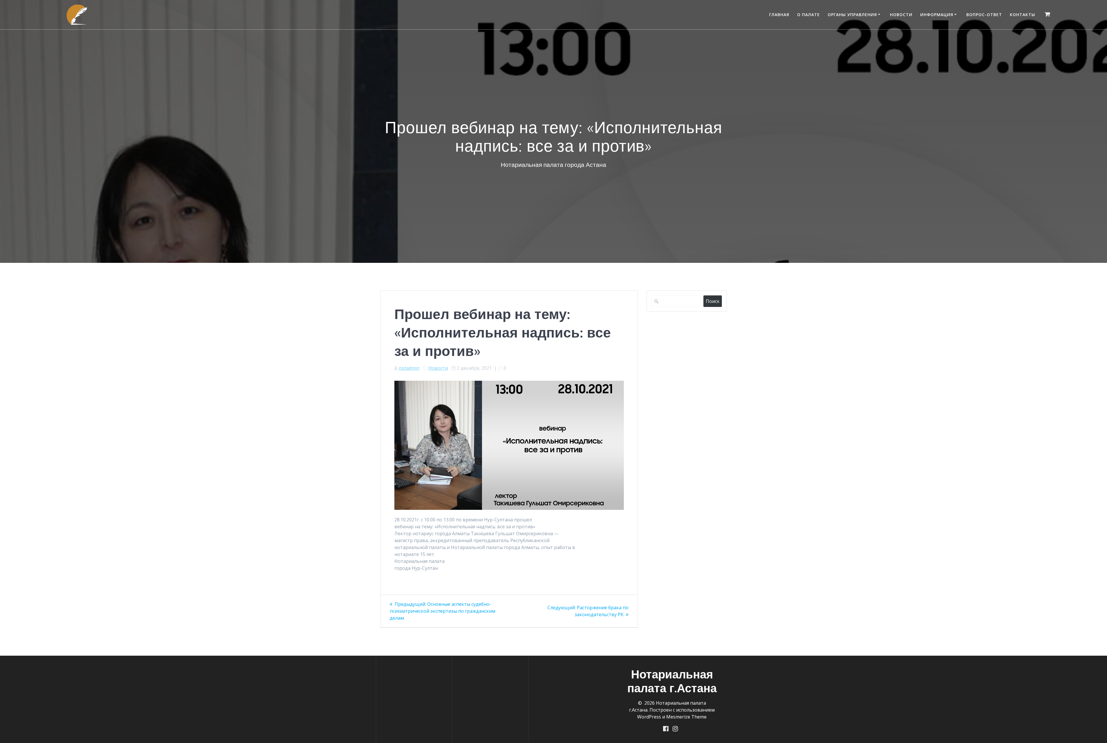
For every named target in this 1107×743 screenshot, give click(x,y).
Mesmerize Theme (686, 717)
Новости (901, 14)
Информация (936, 14)
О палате (808, 14)
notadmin (409, 368)
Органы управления (852, 14)
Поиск (713, 301)
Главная (779, 14)
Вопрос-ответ (984, 14)
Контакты (1022, 14)
